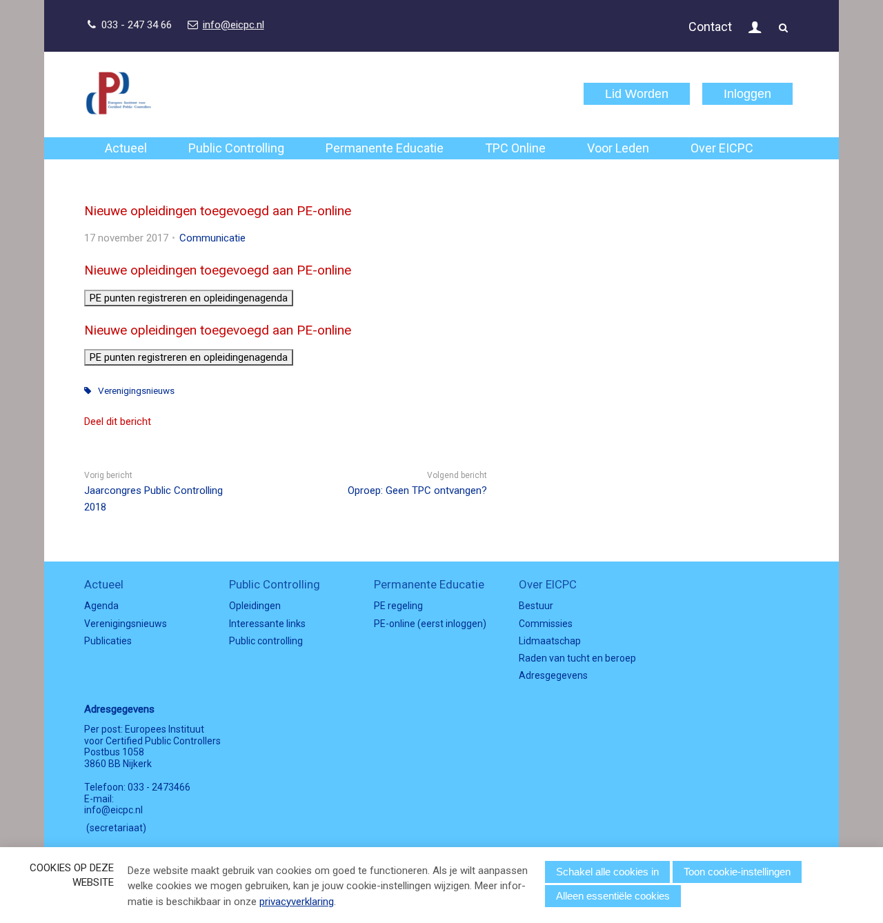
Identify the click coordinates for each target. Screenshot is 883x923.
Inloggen (747, 94)
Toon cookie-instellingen (737, 871)
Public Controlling (236, 148)
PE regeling (398, 605)
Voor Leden (618, 148)
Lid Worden (636, 94)
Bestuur (536, 605)
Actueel (126, 148)
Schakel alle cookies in (607, 871)
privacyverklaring (296, 901)
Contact (710, 26)
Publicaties (108, 640)
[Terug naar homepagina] (118, 94)
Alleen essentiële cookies (613, 896)
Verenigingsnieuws (136, 390)
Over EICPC (722, 148)
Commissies (546, 623)
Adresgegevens (553, 675)
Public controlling (266, 640)
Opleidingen (255, 605)
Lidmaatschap (550, 640)
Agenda (101, 605)
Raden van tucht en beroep (577, 658)
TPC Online (515, 148)
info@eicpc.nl (233, 25)
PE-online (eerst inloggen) (430, 623)
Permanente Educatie (385, 148)
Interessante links (267, 623)
